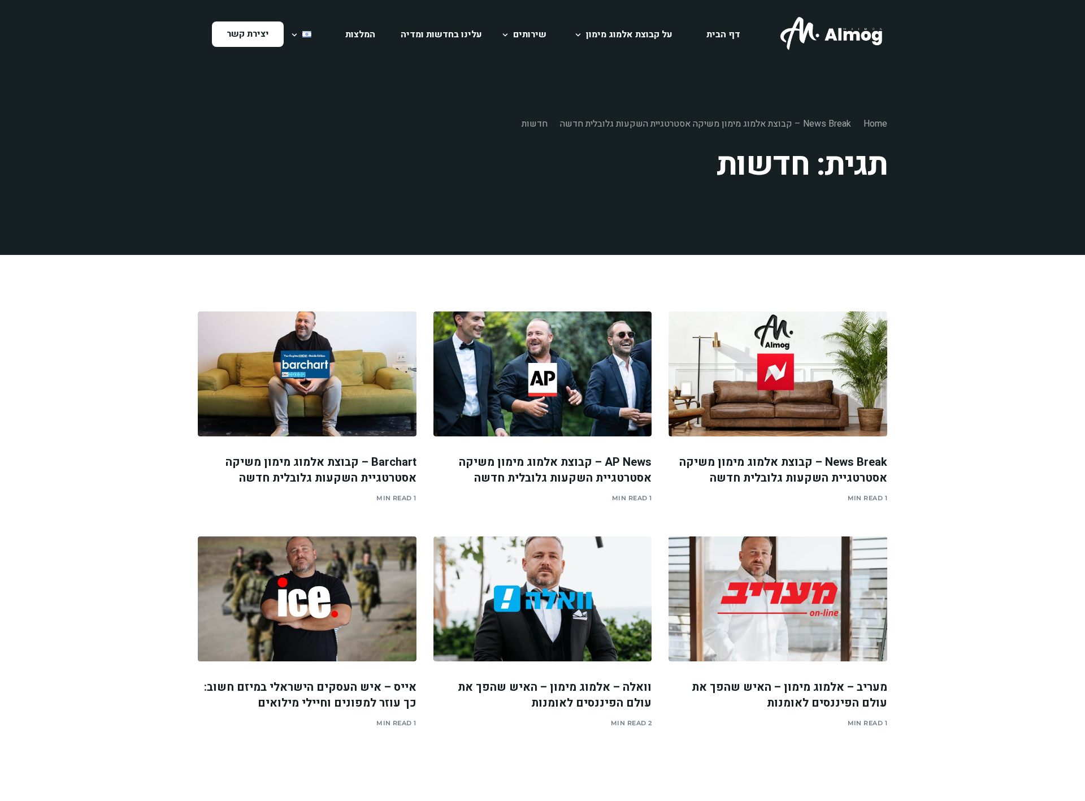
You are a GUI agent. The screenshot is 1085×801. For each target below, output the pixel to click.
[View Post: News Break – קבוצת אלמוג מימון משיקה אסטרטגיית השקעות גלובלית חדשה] (778, 373)
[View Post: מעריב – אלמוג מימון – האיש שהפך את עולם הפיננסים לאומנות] (778, 598)
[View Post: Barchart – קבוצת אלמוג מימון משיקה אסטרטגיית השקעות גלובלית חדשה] (307, 373)
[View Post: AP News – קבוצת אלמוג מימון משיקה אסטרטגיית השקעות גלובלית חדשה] (542, 373)
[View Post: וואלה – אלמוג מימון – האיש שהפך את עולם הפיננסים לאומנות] (542, 598)
